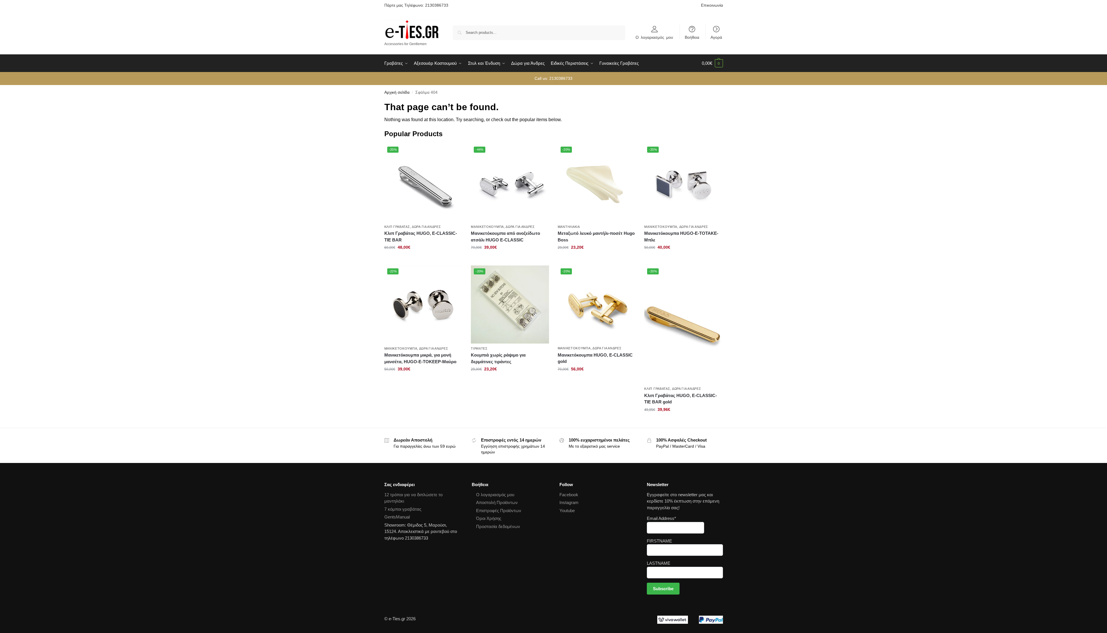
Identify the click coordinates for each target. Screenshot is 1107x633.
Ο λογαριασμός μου (654, 37)
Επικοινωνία (712, 5)
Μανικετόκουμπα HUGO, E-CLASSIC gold (595, 358)
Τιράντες (479, 348)
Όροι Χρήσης (488, 518)
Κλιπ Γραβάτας (397, 226)
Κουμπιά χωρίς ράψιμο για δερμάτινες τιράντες (498, 358)
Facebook (568, 494)
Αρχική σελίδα (397, 92)
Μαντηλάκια (569, 226)
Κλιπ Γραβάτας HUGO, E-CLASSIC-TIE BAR (420, 236)
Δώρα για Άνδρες (426, 226)
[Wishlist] (453, 152)
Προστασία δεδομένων (498, 526)
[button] (712, 63)
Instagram (569, 502)
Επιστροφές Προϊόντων (498, 510)
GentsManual (397, 516)
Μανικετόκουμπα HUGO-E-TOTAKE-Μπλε (681, 236)
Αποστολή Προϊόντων (497, 502)
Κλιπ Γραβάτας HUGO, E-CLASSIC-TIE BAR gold (680, 399)
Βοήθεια (692, 37)
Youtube (567, 510)
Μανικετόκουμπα (487, 226)
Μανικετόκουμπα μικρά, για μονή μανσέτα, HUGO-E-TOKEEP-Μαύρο (420, 358)
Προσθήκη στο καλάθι (423, 259)
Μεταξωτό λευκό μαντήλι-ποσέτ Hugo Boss (596, 236)
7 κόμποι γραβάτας (402, 509)
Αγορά (716, 37)
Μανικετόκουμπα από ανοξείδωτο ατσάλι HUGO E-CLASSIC (505, 236)
